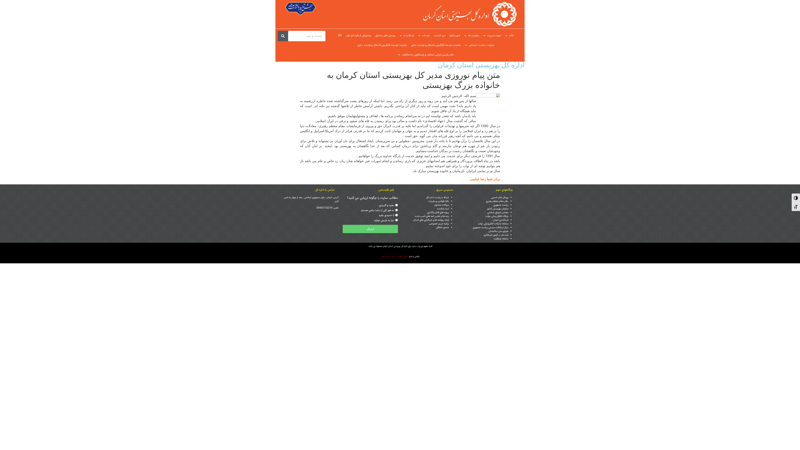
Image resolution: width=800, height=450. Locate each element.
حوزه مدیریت (494, 36)
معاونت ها (473, 36)
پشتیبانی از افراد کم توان (358, 36)
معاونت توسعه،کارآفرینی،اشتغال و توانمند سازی (436, 45)
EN (339, 36)
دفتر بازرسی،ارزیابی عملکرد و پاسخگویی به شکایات (428, 55)
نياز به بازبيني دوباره (384, 220)
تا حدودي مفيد (386, 215)
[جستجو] (283, 36)
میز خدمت (439, 36)
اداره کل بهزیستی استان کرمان (481, 65)
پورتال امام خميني (499, 197)
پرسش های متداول (385, 36)
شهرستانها (455, 36)
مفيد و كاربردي (386, 205)
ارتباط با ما (409, 36)
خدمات (426, 36)
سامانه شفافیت (501, 239)
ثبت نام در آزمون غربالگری (496, 235)
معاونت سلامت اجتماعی (482, 45)
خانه (511, 36)
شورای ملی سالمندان (498, 231)
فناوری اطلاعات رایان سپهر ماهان (394, 256)
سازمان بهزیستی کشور (497, 209)
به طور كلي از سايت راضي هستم (377, 210)
